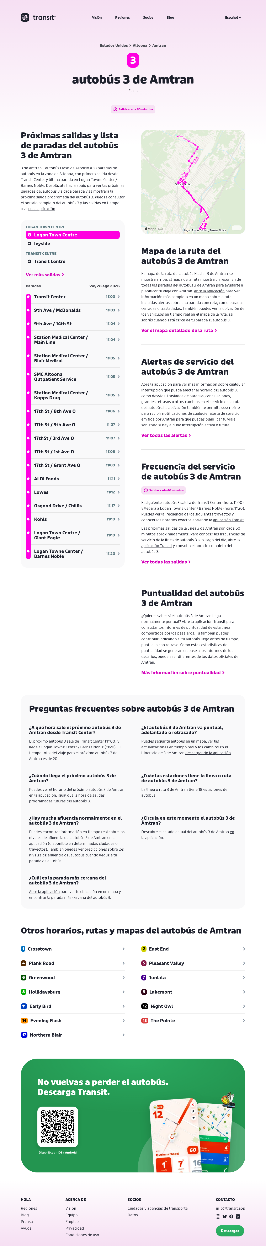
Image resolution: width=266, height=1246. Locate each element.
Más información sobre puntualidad (181, 672)
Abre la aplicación (209, 291)
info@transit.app (230, 1208)
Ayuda (26, 1228)
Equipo (71, 1215)
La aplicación (174, 407)
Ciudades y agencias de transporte (158, 1208)
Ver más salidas (43, 274)
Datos (133, 1215)
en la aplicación (41, 208)
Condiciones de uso (82, 1234)
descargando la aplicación (208, 752)
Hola (26, 1199)
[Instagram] (218, 1216)
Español (231, 17)
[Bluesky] (225, 1216)
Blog (170, 17)
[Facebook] (231, 1216)
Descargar (230, 1230)
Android (71, 1152)
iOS (60, 1152)
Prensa (27, 1221)
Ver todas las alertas (164, 435)
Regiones (122, 17)
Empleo (72, 1221)
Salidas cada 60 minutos (136, 109)
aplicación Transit (228, 520)
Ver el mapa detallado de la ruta (177, 330)
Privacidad (74, 1228)
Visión (97, 17)
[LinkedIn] (238, 1216)
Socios (148, 17)
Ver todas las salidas (164, 561)
